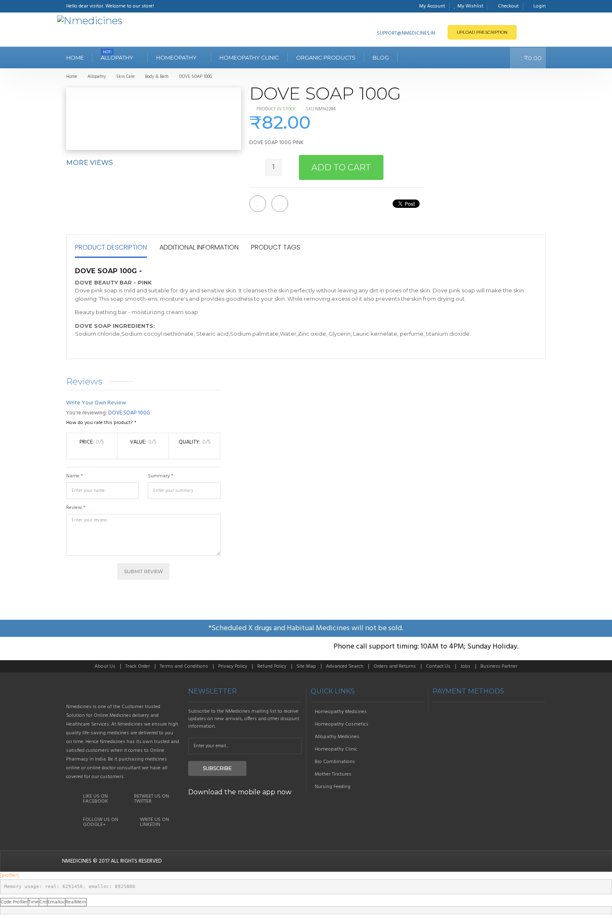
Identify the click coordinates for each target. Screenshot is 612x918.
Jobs (465, 666)
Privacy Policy (232, 666)
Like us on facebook (95, 799)
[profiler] (9, 875)
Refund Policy (271, 666)
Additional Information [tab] (199, 247)
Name (73, 476)
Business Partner (498, 666)
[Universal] (123, 691)
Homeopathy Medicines (341, 712)
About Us (105, 666)
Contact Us (438, 666)
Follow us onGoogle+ (100, 822)
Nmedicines (77, 861)
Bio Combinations (335, 762)
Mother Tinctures (333, 774)
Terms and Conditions (184, 666)
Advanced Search (344, 666)
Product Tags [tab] (275, 247)
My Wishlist (470, 6)
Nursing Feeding (333, 787)
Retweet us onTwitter (151, 799)
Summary (159, 476)
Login (539, 6)
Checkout (508, 6)
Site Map (306, 666)
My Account (432, 6)
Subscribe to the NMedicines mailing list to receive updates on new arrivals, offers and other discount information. (243, 719)
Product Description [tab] (111, 247)
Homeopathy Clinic (336, 749)
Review (74, 507)
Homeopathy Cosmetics (341, 724)
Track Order (137, 666)
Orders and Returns (394, 666)
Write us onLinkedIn (154, 822)
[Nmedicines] (89, 21)
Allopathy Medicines (337, 737)
